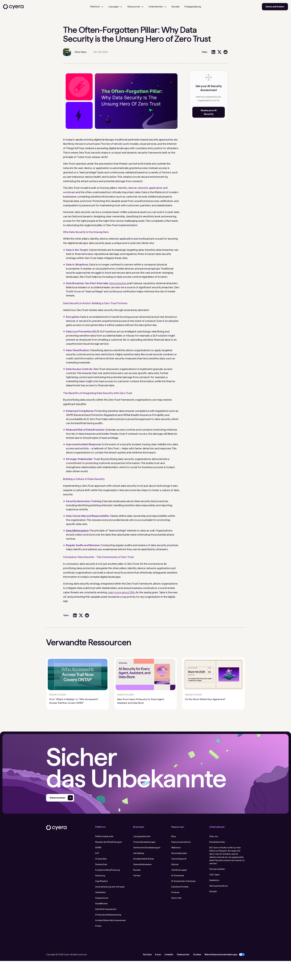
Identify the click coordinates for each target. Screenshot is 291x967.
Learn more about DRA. (121, 592)
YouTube (147, 954)
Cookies (197, 954)
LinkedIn (169, 954)
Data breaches (118, 283)
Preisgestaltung (192, 6)
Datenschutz (183, 954)
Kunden (175, 6)
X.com (158, 954)
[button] (97, 6)
